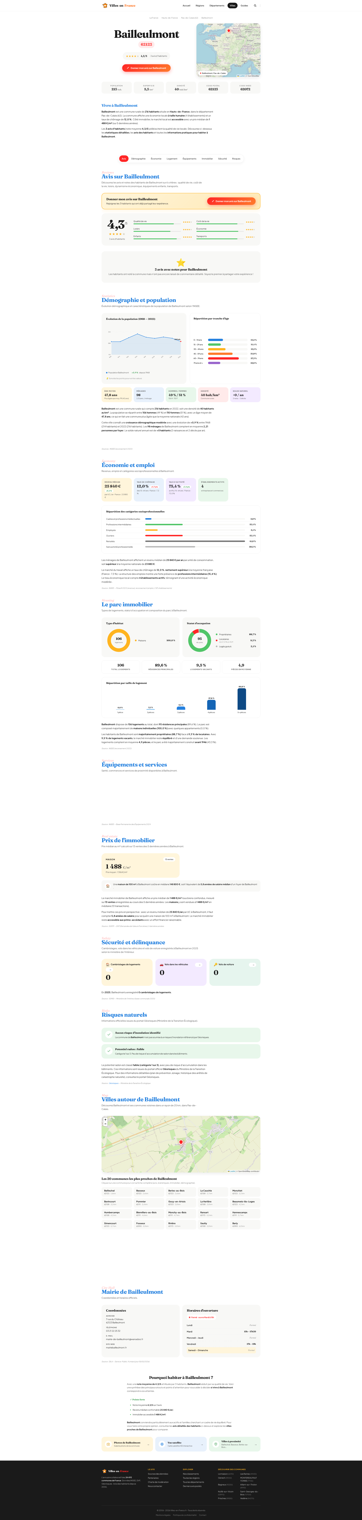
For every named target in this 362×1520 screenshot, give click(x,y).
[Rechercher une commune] (255, 5)
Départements (217, 5)
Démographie (138, 158)
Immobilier (207, 158)
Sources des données (158, 1473)
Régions (200, 5)
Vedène (247, 1498)
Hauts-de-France (170, 18)
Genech (225, 1478)
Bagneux (225, 1484)
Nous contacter (155, 1486)
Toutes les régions (191, 1478)
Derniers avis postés (192, 1486)
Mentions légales (163, 1515)
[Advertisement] (239, 128)
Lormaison (226, 1474)
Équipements (189, 158)
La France (153, 18)
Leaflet (242, 76)
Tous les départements (193, 1482)
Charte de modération (158, 1482)
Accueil (186, 5)
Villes (232, 5)
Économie (156, 158)
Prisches (225, 1498)
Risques (236, 158)
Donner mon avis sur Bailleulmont (148, 68)
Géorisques (113, 1083)
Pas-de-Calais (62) (189, 18)
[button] (181, 1142)
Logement (172, 158)
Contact (202, 1515)
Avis (124, 158)
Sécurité (222, 158)
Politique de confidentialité (185, 1515)
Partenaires (153, 1478)
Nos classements (191, 1473)
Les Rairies (248, 1474)
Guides (244, 5)
